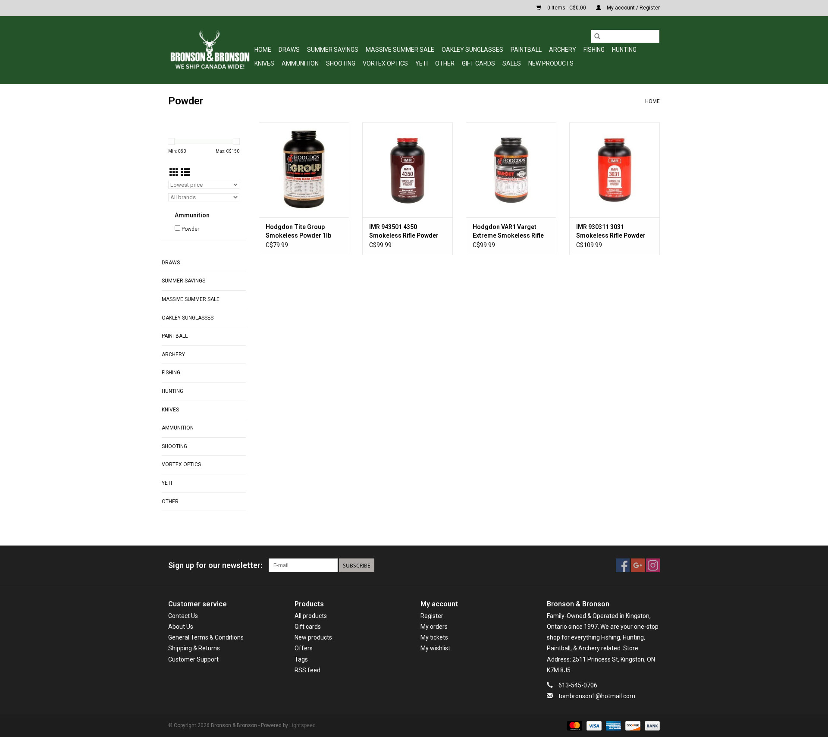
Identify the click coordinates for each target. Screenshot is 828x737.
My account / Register (632, 8)
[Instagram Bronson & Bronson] (653, 565)
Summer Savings (332, 49)
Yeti (421, 63)
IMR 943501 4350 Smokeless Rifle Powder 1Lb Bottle (404, 231)
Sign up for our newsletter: (215, 565)
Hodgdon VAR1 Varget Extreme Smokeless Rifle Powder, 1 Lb (508, 231)
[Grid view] (174, 172)
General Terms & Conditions (206, 637)
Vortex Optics (385, 63)
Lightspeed (302, 725)
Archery (562, 49)
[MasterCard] (573, 726)
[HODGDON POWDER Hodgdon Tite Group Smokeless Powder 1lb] (304, 169)
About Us (180, 626)
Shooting (340, 63)
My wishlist (435, 648)
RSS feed (307, 670)
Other (445, 63)
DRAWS (289, 49)
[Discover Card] (632, 726)
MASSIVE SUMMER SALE (400, 49)
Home (262, 49)
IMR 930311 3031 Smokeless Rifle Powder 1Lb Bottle (611, 231)
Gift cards (478, 63)
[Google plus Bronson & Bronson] (638, 565)
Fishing (594, 49)
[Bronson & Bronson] (210, 50)
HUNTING (624, 49)
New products (313, 637)
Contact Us (183, 615)
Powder (190, 229)
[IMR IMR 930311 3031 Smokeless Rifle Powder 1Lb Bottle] (614, 169)
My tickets (434, 637)
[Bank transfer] (651, 726)
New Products (551, 63)
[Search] (597, 36)
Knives (264, 63)
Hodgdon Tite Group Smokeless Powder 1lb (298, 231)
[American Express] (612, 726)
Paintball (526, 49)
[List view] (185, 172)
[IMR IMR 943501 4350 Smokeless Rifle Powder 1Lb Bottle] (407, 169)
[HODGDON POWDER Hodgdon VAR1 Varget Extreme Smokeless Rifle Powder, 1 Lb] (511, 169)
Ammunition (300, 63)
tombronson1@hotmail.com (596, 696)
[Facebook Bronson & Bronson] (623, 565)
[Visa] (593, 726)
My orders (434, 626)
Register (431, 615)
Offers (304, 648)
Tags (301, 659)
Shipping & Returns (194, 648)
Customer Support (193, 659)
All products (311, 615)
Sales (511, 63)
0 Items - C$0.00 (566, 8)
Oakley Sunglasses (472, 49)
